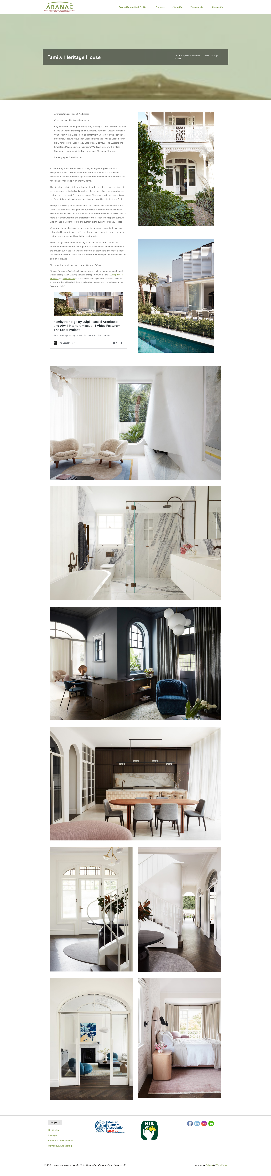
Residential (53, 1130)
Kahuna (209, 1165)
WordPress (221, 1165)
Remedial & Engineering (60, 1145)
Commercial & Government (61, 1140)
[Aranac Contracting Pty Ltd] (59, 7)
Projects (185, 55)
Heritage (196, 55)
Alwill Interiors (69, 279)
